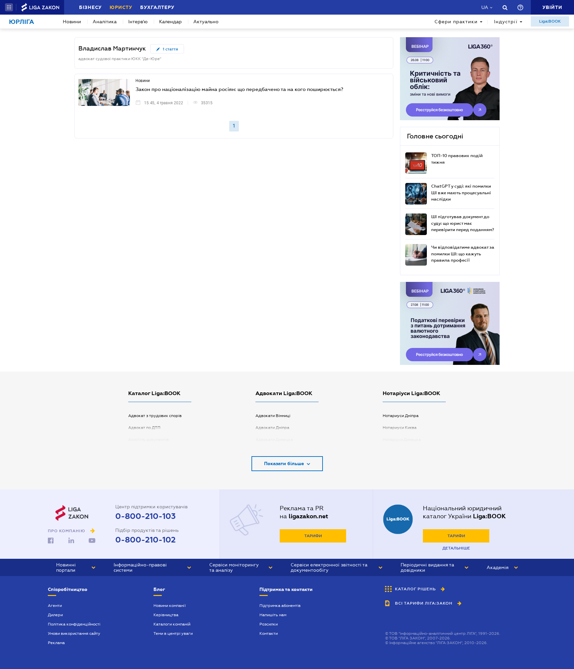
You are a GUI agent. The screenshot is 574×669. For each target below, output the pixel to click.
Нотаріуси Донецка (402, 439)
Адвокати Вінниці (272, 415)
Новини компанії (169, 605)
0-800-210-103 (145, 516)
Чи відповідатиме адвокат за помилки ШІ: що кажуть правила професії (462, 254)
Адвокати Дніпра (272, 427)
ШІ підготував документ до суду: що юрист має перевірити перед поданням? (462, 223)
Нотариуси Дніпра (401, 415)
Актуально (206, 21)
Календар (170, 21)
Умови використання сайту (74, 633)
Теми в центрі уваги (173, 633)
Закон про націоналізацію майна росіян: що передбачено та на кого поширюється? (239, 89)
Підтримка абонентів (280, 605)
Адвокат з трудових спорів (155, 415)
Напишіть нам (272, 615)
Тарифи (313, 536)
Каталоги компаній (171, 624)
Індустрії (506, 21)
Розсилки (268, 624)
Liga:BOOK (550, 21)
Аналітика (105, 21)
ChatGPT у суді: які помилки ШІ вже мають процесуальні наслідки (461, 193)
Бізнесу (90, 7)
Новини (72, 21)
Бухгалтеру (157, 7)
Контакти (268, 633)
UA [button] (484, 7)
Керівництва (165, 615)
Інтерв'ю (137, 21)
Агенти (55, 605)
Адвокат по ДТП (144, 427)
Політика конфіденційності (74, 624)
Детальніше (456, 548)
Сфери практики (456, 21)
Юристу (121, 7)
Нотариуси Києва (400, 427)
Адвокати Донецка (274, 439)
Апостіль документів (148, 439)
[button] (9, 7)
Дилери (55, 615)
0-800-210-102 (145, 540)
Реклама (56, 642)
